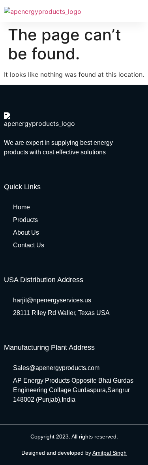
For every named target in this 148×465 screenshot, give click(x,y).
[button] (138, 10)
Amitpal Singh (109, 453)
